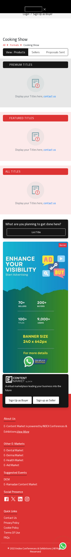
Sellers (36, 52)
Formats (14, 45)
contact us (50, 96)
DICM (7, 479)
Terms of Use (12, 533)
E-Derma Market (13, 455)
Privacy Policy (11, 523)
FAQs (7, 538)
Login (26, 14)
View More (23, 431)
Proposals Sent (55, 52)
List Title (36, 232)
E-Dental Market (13, 450)
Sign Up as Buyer (42, 14)
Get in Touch (33, 9)
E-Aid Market (11, 465)
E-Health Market (13, 460)
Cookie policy (11, 528)
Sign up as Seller (46, 400)
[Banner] (35, 307)
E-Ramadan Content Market (20, 484)
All (4, 45)
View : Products (15, 52)
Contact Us (10, 518)
